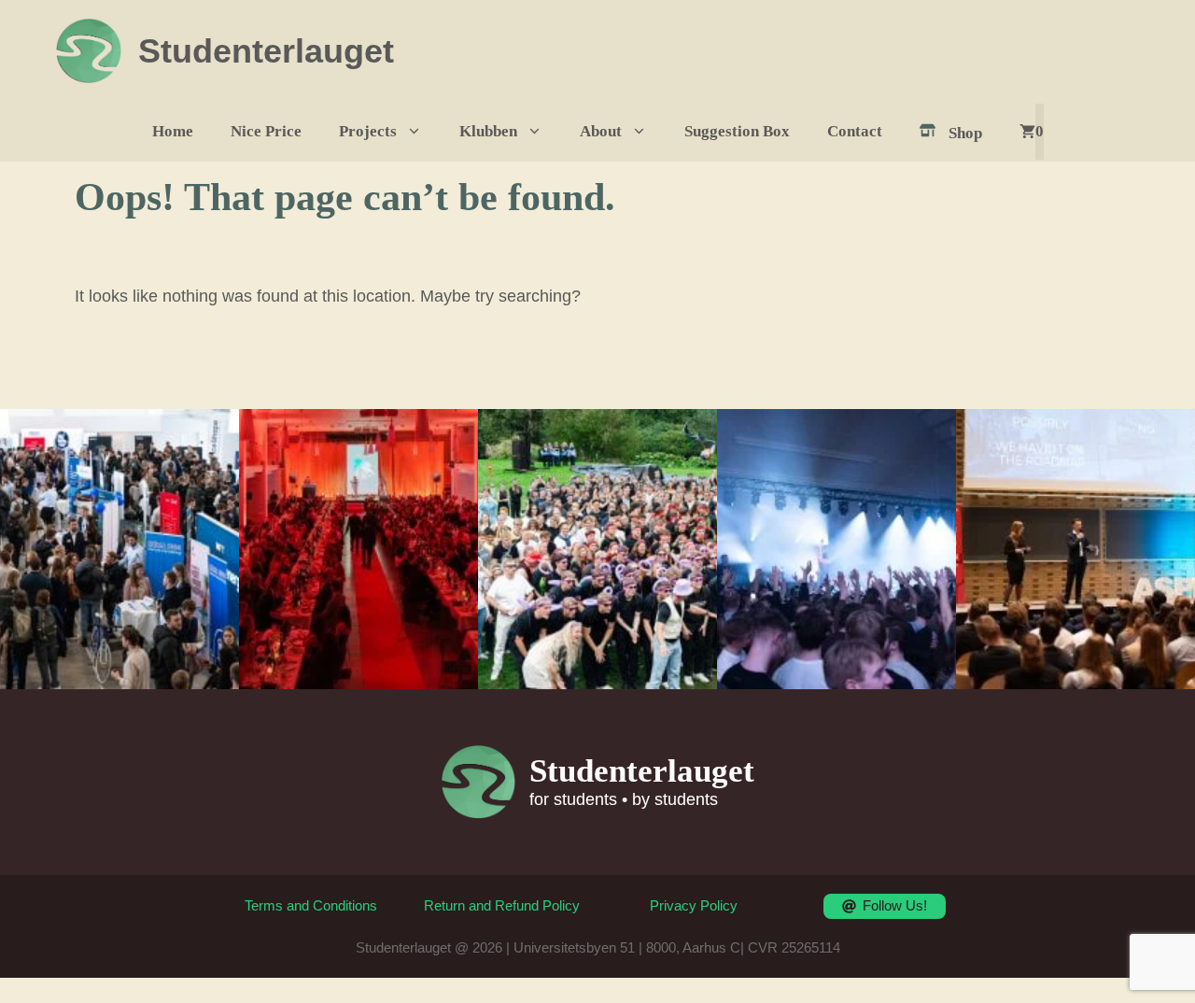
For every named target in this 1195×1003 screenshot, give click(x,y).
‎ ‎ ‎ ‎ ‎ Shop (954, 133)
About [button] (601, 131)
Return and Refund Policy (502, 905)
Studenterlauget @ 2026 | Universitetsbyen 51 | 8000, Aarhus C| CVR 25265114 (598, 947)
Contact (854, 131)
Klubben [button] (488, 131)
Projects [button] (368, 131)
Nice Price (266, 131)
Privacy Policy (694, 905)
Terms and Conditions (311, 905)
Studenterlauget (266, 51)
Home (172, 131)
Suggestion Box (737, 131)
